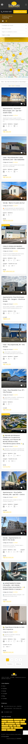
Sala (14, 725)
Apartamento (18, 719)
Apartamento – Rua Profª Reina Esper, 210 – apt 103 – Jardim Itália (12, 110)
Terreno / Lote (18, 728)
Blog (3, 696)
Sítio (12, 728)
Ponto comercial (10, 723)
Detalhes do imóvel (14, 102)
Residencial (5, 725)
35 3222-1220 (7, 11)
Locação (4, 693)
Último (18, 664)
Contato (4, 698)
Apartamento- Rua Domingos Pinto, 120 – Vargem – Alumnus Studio (14, 299)
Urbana (4, 730)
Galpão (22, 721)
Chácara (4, 721)
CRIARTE (19, 738)
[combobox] (14, 25)
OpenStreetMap (25, 76)
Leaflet (19, 76)
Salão (18, 725)
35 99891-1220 (8, 712)
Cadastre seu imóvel (20, 11)
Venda (4, 691)
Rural (10, 725)
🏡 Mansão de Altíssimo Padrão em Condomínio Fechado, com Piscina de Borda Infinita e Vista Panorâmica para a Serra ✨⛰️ (13, 439)
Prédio (17, 723)
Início (3, 686)
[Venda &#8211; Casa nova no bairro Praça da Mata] (14, 45)
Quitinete (23, 723)
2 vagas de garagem (7, 719)
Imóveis (4, 688)
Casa (24, 719)
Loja (3, 723)
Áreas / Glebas (11, 730)
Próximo (9, 664)
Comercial (10, 721)
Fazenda (17, 721)
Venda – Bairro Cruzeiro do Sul (13, 203)
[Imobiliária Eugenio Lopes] (14, 7)
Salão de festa (6, 728)
